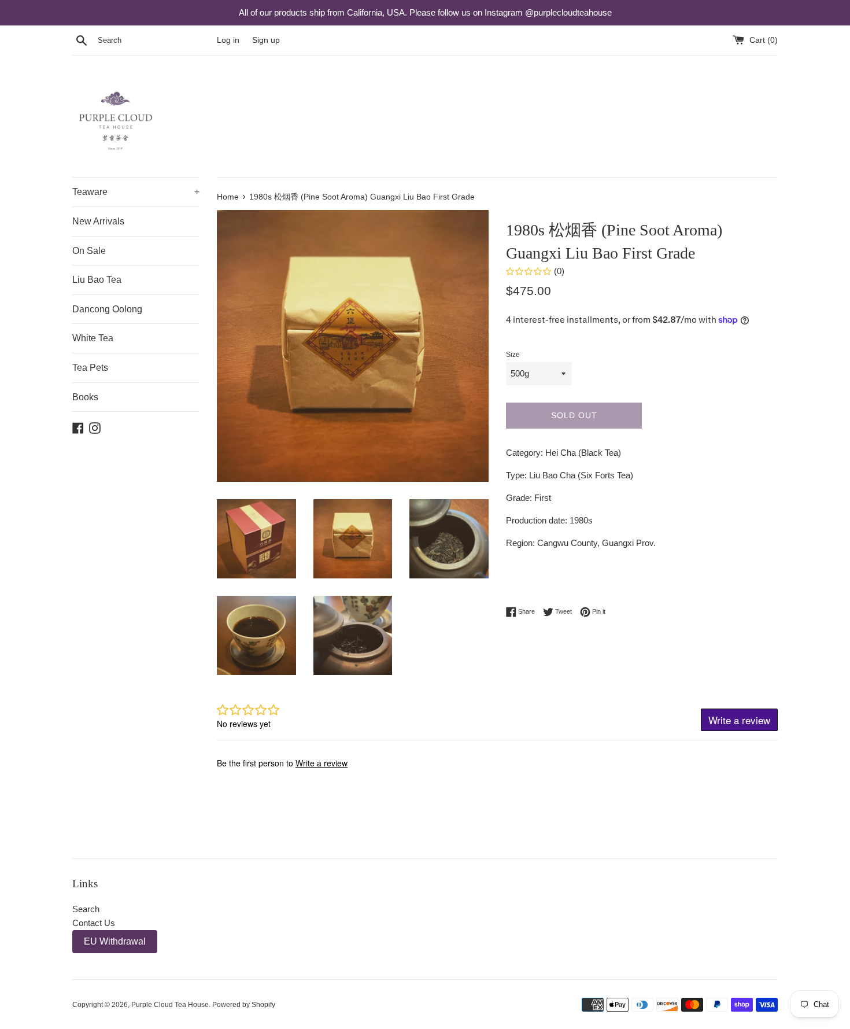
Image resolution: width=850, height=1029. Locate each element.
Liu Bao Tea (96, 280)
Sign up (266, 40)
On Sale (89, 251)
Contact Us (93, 923)
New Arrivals (98, 221)
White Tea (92, 338)
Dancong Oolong (107, 309)
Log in (228, 40)
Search (85, 909)
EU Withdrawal (115, 941)
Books (85, 397)
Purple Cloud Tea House (170, 1005)
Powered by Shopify (243, 1005)
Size (513, 355)
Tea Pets (90, 367)
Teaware (135, 192)
